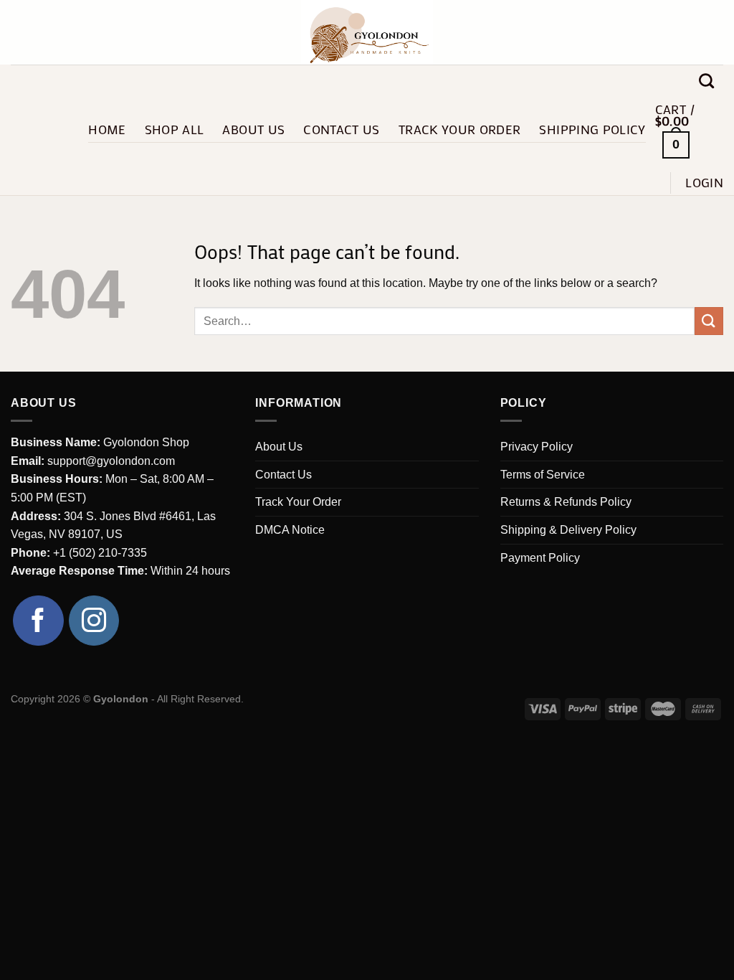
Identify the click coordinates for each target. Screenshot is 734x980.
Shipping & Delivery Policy (568, 530)
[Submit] (709, 321)
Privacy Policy (536, 446)
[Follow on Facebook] (38, 620)
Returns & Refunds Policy (565, 502)
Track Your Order (298, 502)
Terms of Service (542, 474)
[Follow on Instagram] (94, 620)
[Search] (706, 81)
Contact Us (341, 129)
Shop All (174, 129)
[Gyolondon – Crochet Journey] (367, 32)
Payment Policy (540, 558)
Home (106, 129)
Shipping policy (592, 129)
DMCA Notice (290, 530)
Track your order (460, 129)
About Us (253, 129)
